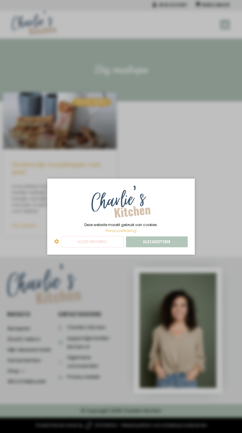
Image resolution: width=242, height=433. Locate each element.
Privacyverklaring (121, 230)
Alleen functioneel (92, 241)
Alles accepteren (156, 241)
